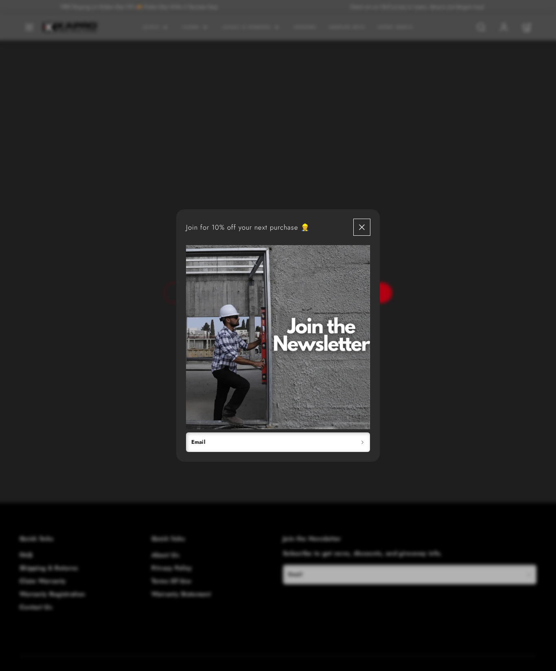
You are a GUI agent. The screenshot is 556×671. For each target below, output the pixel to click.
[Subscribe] (362, 442)
